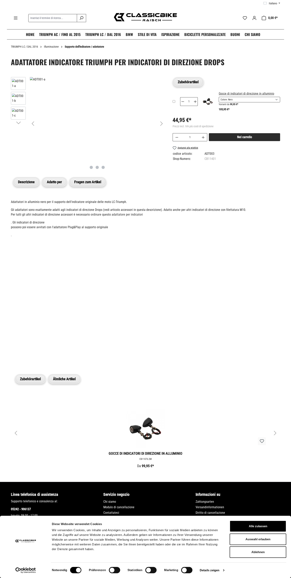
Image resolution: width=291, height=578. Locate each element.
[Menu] (15, 18)
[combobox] (52, 18)
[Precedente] (33, 123)
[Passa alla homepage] (145, 17)
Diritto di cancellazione (210, 513)
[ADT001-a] (97, 79)
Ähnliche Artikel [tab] (64, 379)
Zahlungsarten (205, 502)
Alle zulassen (258, 526)
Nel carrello (244, 137)
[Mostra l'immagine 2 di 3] (97, 167)
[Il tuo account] (254, 18)
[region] (88, 123)
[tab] (26, 182)
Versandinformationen (210, 507)
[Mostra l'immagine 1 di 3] (91, 167)
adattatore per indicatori (127, 214)
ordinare (96, 214)
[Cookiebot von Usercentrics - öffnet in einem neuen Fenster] (25, 570)
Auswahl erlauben (257, 539)
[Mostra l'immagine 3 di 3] (103, 167)
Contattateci (111, 513)
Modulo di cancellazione (118, 507)
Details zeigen (209, 570)
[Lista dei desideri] (245, 18)
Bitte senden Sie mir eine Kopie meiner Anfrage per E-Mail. (55, 335)
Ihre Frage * (20, 295)
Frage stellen (30, 353)
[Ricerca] (81, 18)
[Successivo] (162, 123)
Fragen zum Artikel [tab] (87, 182)
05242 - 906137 (21, 509)
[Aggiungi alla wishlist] (262, 441)
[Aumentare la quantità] (203, 137)
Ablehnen (258, 552)
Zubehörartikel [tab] (188, 82)
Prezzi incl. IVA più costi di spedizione (193, 126)
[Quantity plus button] (195, 101)
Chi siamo (109, 502)
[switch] (114, 570)
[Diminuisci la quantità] (177, 137)
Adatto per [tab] (54, 182)
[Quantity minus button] (182, 101)
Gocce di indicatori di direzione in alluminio (246, 93)
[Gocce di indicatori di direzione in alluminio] (208, 101)
